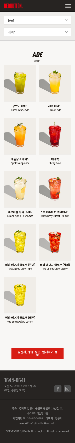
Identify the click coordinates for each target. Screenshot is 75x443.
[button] (37, 353)
